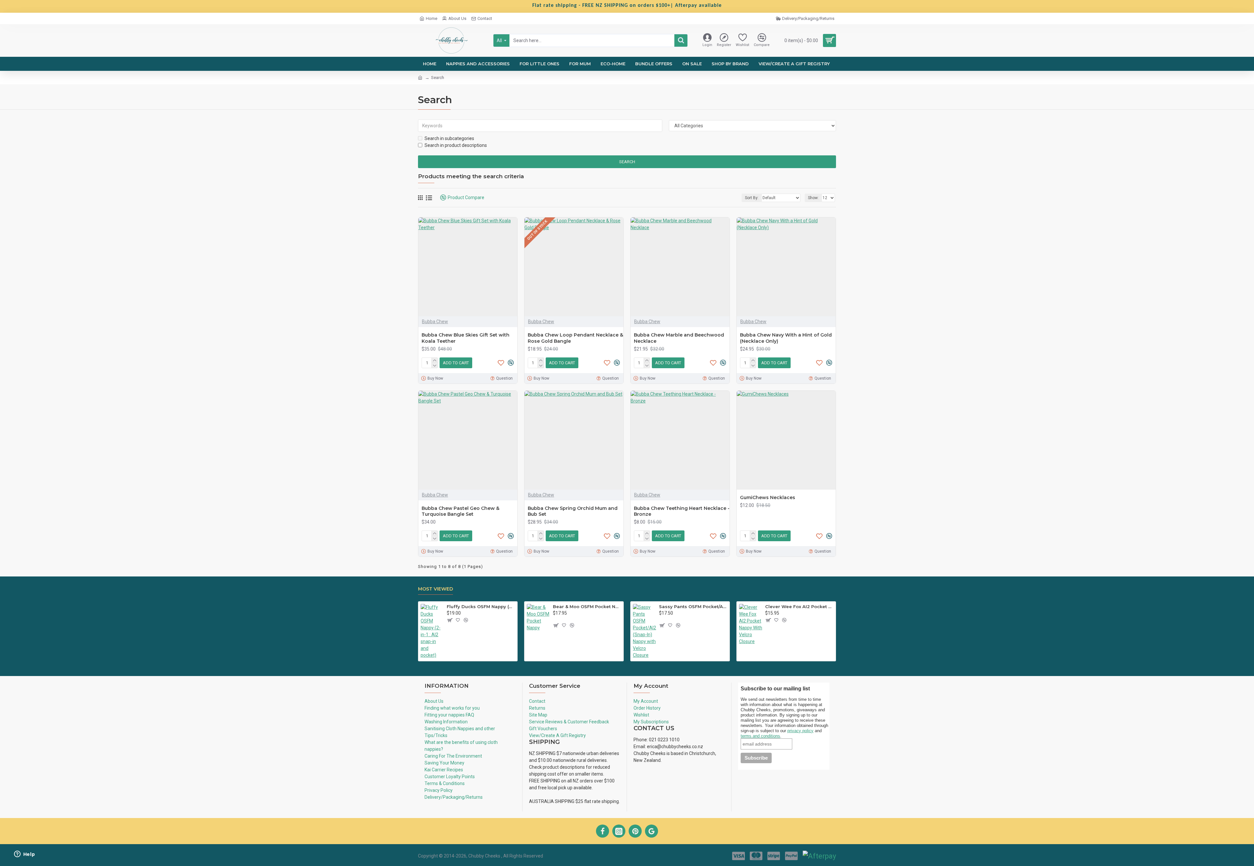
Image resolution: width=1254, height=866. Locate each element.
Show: (813, 198)
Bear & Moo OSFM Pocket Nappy (587, 606)
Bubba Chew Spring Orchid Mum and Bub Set (573, 511)
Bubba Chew (435, 321)
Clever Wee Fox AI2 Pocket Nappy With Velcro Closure (799, 606)
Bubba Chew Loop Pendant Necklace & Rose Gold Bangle (575, 338)
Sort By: (752, 198)
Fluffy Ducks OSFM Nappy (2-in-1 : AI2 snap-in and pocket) (481, 606)
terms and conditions (760, 735)
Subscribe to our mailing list (776, 688)
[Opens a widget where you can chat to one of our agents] (24, 854)
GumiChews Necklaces (767, 497)
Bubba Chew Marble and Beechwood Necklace (679, 338)
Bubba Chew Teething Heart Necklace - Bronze (682, 511)
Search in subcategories (449, 138)
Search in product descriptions (456, 145)
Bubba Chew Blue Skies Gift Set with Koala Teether (465, 338)
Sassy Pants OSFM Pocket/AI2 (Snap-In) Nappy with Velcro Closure (693, 606)
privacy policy (800, 730)
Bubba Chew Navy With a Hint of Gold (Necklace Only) (786, 338)
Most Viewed (435, 589)
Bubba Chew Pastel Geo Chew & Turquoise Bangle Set (460, 511)
